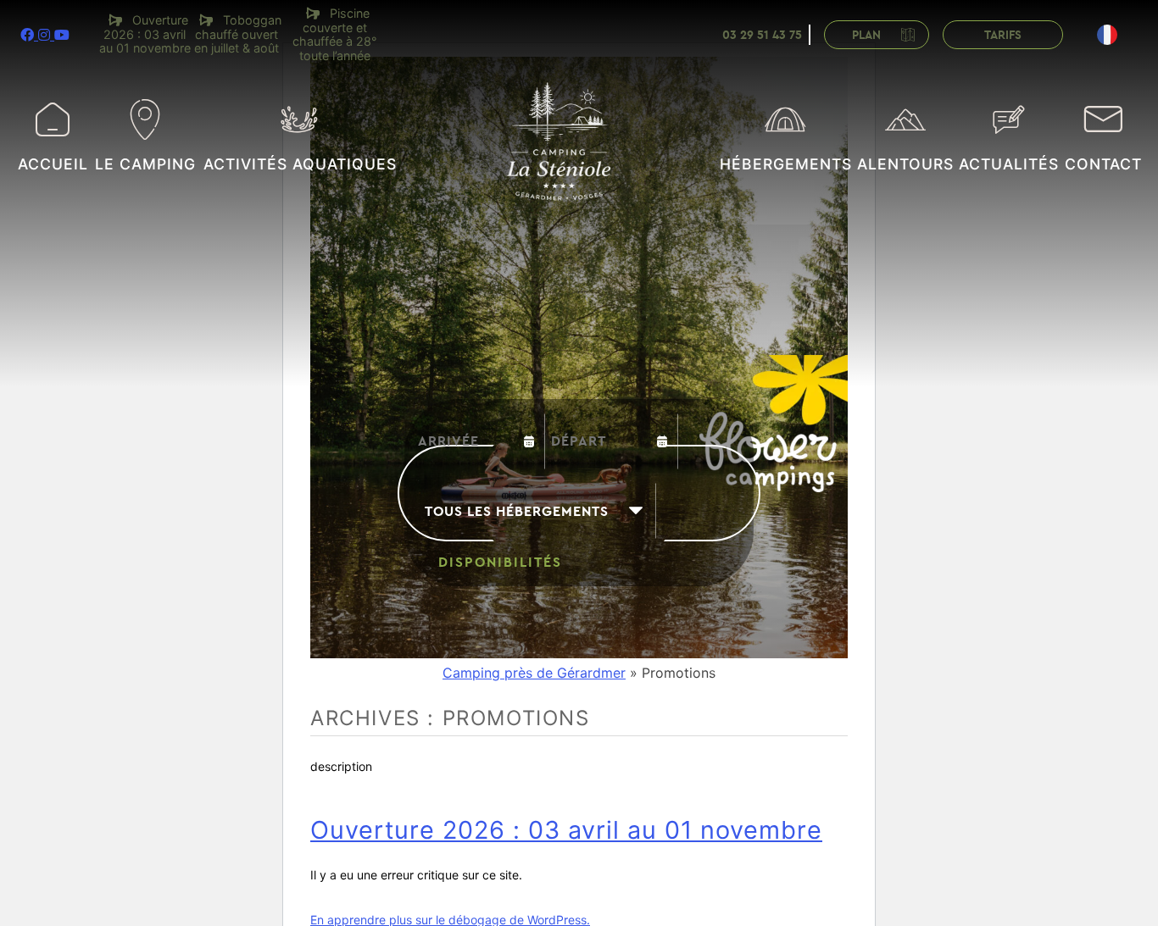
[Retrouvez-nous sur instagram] (46, 34)
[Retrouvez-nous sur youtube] (62, 34)
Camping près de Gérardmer (534, 672)
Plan (866, 35)
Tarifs (1003, 35)
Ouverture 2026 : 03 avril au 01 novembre (566, 830)
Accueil (53, 164)
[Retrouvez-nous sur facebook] (29, 34)
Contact (1103, 164)
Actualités (1009, 164)
